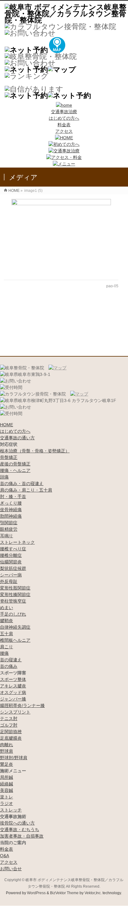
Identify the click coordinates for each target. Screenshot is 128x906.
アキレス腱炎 (13, 685)
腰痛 (4, 653)
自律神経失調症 (15, 627)
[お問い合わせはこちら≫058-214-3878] (15, 381)
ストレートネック (17, 542)
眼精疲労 (8, 529)
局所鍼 (6, 777)
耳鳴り (6, 535)
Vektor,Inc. (93, 893)
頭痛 (4, 476)
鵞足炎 (6, 764)
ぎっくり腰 (11, 503)
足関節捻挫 (11, 731)
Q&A (4, 855)
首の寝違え (11, 659)
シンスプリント (15, 712)
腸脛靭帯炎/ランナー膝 (22, 705)
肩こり (6, 646)
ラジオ (6, 803)
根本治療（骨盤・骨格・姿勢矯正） (35, 450)
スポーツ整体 (13, 679)
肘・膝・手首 (13, 496)
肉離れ (6, 744)
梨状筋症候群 (13, 568)
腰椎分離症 (11, 555)
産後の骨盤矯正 (15, 463)
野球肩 (6, 751)
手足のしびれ (13, 614)
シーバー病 (11, 574)
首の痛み (8, 666)
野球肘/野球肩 (13, 757)
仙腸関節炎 (11, 561)
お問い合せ (11, 868)
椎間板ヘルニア (15, 640)
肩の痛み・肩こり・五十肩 (26, 490)
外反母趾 (8, 581)
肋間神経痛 (11, 516)
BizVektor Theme (64, 893)
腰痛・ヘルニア (15, 470)
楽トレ (6, 796)
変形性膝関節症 (15, 594)
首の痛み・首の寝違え (21, 483)
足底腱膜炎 (11, 738)
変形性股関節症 (15, 587)
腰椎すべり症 (13, 548)
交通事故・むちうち (19, 829)
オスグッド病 (13, 692)
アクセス (64, 131)
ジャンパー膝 (13, 698)
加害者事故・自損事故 (21, 836)
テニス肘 (8, 718)
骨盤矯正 (8, 457)
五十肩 (6, 633)
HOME (6, 424)
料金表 (64, 124)
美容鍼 (6, 790)
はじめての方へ (64, 118)
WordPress (36, 893)
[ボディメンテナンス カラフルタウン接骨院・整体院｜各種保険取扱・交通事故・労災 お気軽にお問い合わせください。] (30, 33)
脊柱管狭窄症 (13, 601)
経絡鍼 (6, 783)
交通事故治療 (64, 111)
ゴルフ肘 (8, 725)
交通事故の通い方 (17, 437)
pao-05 (112, 286)
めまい (6, 607)
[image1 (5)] (61, 236)
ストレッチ (11, 809)
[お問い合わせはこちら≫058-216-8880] (15, 407)
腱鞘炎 (6, 620)
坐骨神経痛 (11, 509)
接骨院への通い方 (17, 822)
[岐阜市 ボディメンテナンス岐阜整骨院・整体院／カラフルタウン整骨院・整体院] (66, 20)
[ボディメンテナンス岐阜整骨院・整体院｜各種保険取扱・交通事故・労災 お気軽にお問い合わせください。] (30, 63)
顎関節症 (8, 522)
